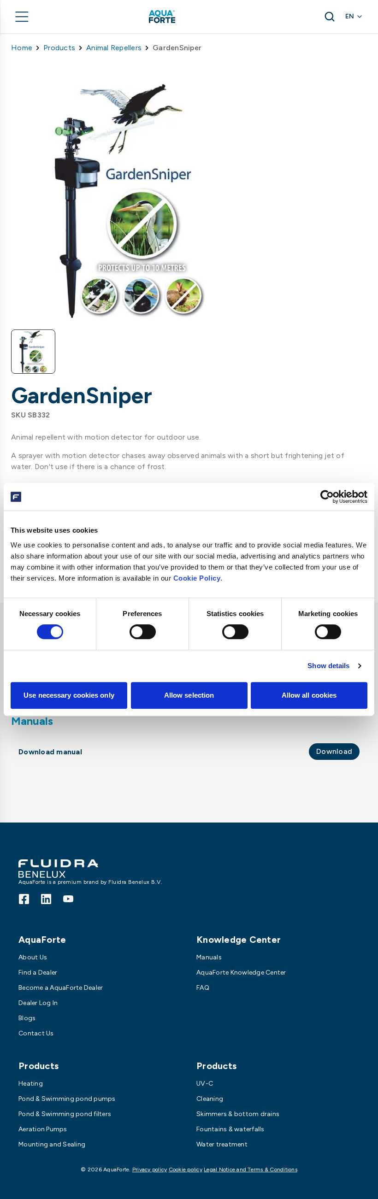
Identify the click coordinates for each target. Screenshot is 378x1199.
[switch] (143, 631)
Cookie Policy (197, 578)
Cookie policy (185, 1169)
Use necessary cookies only (69, 695)
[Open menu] (22, 17)
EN (349, 16)
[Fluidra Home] (177, 16)
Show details (328, 666)
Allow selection (189, 695)
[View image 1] (33, 351)
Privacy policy (149, 1169)
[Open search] (329, 16)
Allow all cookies (309, 695)
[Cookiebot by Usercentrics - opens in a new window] (327, 497)
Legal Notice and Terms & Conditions (250, 1169)
